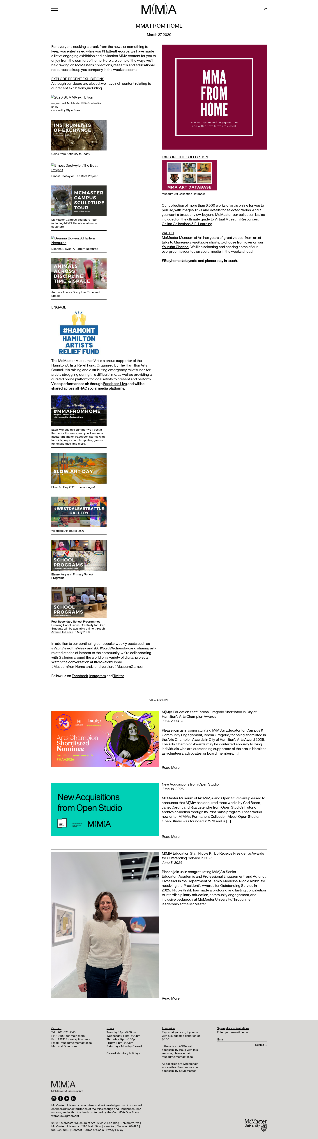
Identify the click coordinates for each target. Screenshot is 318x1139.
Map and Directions (64, 1046)
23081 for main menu (72, 1036)
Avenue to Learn (62, 632)
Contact (76, 1130)
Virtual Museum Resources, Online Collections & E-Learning (210, 222)
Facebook (80, 676)
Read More (171, 767)
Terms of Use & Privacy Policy (103, 1130)
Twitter (118, 676)
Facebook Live (115, 383)
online (243, 205)
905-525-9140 (66, 1032)
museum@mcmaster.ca (76, 1043)
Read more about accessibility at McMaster (181, 1069)
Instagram (97, 676)
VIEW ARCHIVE (158, 700)
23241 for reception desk (74, 1039)
